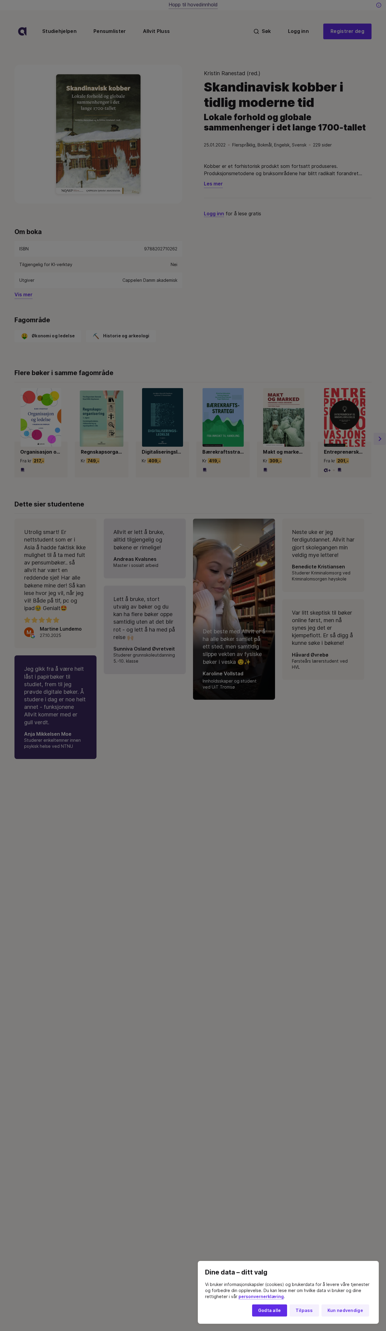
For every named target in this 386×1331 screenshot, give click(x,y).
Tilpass (304, 1310)
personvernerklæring (261, 1296)
